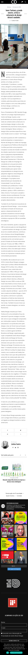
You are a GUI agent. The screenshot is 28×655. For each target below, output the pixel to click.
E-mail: (3, 628)
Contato (19, 496)
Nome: (3, 622)
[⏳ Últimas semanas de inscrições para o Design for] (20, 531)
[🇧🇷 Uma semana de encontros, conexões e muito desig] (20, 557)
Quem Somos (10, 496)
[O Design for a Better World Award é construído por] (7, 544)
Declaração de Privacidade (14, 493)
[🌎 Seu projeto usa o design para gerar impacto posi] (7, 557)
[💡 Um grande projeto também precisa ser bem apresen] (20, 544)
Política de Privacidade (16, 652)
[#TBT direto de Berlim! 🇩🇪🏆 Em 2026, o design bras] (7, 517)
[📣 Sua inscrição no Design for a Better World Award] (20, 517)
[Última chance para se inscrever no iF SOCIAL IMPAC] (7, 531)
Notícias (9, 7)
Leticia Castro (15, 20)
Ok (7, 652)
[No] (26, 648)
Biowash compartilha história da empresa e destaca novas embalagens (14, 481)
